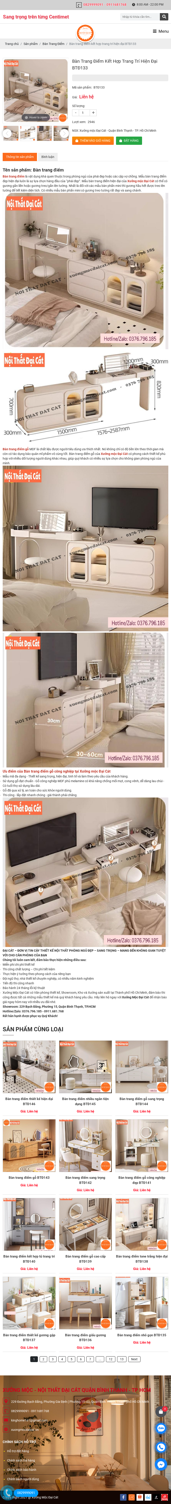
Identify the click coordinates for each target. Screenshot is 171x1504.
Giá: (74, 97)
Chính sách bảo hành (21, 1470)
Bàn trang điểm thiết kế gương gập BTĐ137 (29, 1337)
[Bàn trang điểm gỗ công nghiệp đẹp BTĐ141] (142, 1145)
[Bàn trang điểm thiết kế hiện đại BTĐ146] (29, 1067)
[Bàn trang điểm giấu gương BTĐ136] (85, 1303)
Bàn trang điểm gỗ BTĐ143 (29, 1178)
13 (122, 1359)
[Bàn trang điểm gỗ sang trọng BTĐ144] (142, 1067)
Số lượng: (78, 106)
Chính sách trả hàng (21, 1460)
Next (134, 1359)
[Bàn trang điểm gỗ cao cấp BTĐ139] (85, 1224)
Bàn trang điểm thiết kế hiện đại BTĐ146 (29, 1101)
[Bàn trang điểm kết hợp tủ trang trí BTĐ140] (29, 1224)
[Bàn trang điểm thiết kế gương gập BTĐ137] (29, 1303)
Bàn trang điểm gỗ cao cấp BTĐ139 (85, 1259)
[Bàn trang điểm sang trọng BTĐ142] (85, 1145)
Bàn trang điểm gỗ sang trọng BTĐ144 (142, 1101)
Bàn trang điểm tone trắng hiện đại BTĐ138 (142, 1259)
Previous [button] (7, 133)
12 (110, 1359)
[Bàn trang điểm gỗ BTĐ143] (29, 1145)
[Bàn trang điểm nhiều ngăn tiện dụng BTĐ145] (85, 1067)
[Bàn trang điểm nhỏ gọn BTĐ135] (142, 1303)
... (100, 1359)
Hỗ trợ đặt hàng (18, 1451)
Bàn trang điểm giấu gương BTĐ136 (85, 1337)
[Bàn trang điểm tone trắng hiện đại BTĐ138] (142, 1224)
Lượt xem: (79, 122)
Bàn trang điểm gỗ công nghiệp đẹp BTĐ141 (141, 1180)
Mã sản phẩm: (82, 87)
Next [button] (64, 133)
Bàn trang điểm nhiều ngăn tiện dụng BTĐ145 (85, 1101)
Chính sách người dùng (23, 1479)
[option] (36, 91)
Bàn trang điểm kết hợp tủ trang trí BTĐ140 (29, 1259)
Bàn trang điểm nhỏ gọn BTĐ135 (141, 1335)
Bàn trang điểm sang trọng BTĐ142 (85, 1180)
